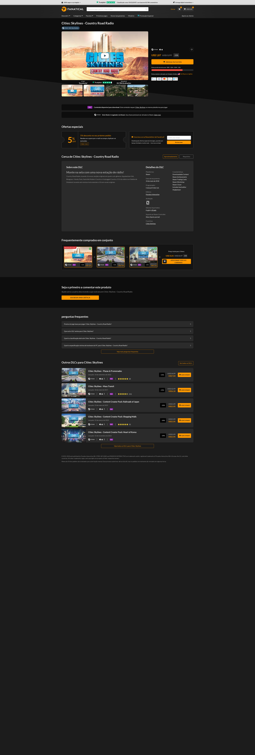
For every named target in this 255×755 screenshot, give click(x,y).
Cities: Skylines (140, 107)
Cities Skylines (151, 224)
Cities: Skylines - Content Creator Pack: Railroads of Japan (113, 401)
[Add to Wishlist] (191, 49)
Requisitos (186, 156)
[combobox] (127, 9)
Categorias (77, 16)
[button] (71, 2)
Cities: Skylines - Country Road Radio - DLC (78, 254)
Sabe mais (157, 115)
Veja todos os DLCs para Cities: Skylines (127, 446)
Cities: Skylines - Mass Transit (101, 386)
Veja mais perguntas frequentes (127, 352)
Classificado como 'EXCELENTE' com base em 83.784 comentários (137, 2)
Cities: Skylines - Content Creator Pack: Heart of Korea (112, 432)
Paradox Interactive (152, 194)
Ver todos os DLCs (186, 363)
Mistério (131, 16)
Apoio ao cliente (187, 16)
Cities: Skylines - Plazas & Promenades (105, 371)
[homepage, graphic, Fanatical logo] (72, 9)
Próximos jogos (101, 16)
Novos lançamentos (118, 16)
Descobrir (65, 16)
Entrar (173, 9)
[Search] (146, 9)
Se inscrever (179, 142)
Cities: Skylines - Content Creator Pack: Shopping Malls (112, 416)
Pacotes (89, 16)
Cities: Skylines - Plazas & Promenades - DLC (111, 254)
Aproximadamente (170, 156)
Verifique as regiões (186, 74)
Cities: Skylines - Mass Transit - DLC (143, 254)
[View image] (72, 91)
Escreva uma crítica (80, 297)
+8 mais (153, 210)
